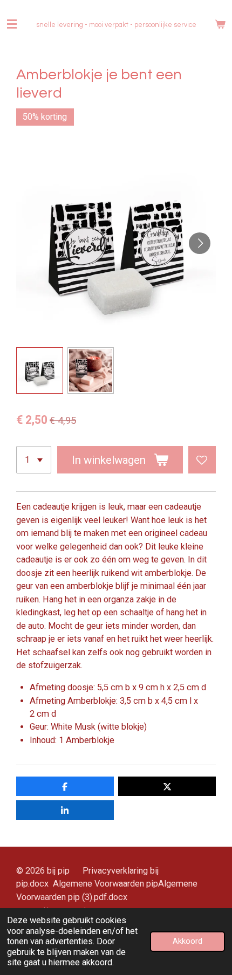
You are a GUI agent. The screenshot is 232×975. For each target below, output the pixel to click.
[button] (39, 370)
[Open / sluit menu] (12, 24)
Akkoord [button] (187, 941)
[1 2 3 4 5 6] (33, 459)
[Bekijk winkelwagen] (220, 24)
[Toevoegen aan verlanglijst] (202, 459)
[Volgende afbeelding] (199, 243)
